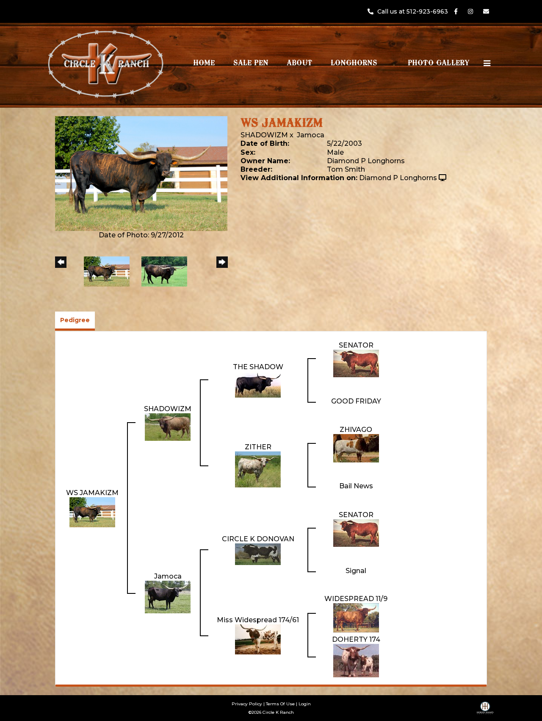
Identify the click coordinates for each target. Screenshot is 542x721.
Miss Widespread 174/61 (258, 620)
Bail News (356, 486)
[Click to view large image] (141, 173)
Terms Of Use (280, 704)
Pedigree (75, 320)
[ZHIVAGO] (356, 448)
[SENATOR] (356, 363)
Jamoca (310, 135)
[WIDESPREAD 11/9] (356, 617)
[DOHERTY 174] (356, 660)
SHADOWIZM (264, 135)
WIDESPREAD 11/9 (355, 599)
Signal (356, 571)
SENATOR (356, 345)
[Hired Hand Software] (485, 711)
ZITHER (258, 447)
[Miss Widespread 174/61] (258, 639)
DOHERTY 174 (356, 639)
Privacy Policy (247, 704)
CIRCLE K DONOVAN (258, 539)
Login (305, 704)
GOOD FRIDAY (356, 401)
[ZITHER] (258, 469)
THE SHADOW (258, 367)
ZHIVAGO (356, 430)
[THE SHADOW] (258, 384)
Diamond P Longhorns (398, 178)
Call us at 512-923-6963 (413, 11)
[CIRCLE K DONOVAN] (258, 554)
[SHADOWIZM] (168, 427)
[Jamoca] (168, 597)
